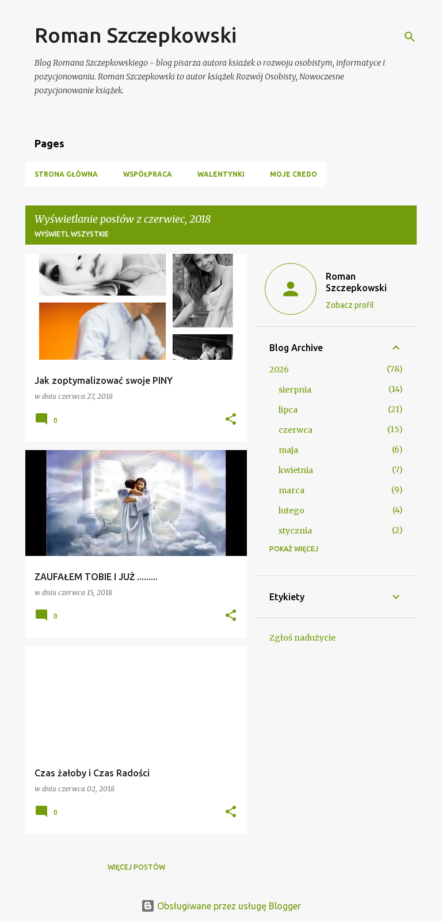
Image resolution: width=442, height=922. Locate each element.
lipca (288, 410)
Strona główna (66, 174)
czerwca (296, 430)
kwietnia (296, 470)
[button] (231, 420)
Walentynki (221, 174)
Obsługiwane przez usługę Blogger (228, 906)
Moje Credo (293, 174)
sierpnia (295, 389)
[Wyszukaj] (410, 37)
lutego (291, 510)
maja (288, 450)
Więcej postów (136, 867)
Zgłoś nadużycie (302, 638)
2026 (279, 369)
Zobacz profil (350, 305)
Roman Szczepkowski (136, 35)
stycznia (295, 530)
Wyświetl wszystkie (72, 234)
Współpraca (147, 174)
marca (291, 490)
